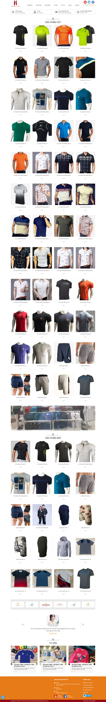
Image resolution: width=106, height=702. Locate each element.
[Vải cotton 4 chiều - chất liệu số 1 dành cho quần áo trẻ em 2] (53, 655)
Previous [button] (23, 624)
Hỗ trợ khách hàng (87, 690)
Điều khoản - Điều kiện (88, 682)
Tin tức (63, 5)
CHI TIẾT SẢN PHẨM (20, 53)
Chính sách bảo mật (87, 685)
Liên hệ (77, 5)
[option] (53, 418)
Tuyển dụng (85, 692)
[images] (85, 2)
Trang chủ (30, 5)
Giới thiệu (38, 5)
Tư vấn (56, 5)
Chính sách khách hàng (88, 687)
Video (70, 5)
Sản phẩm (47, 5)
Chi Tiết (15, 671)
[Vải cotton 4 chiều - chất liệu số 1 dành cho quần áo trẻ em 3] (82, 655)
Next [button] (82, 624)
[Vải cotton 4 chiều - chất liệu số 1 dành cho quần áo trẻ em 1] (24, 655)
